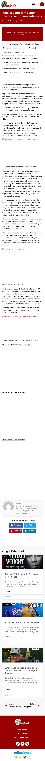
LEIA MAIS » (8, 591)
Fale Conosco (23, 733)
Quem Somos (22, 729)
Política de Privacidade (22, 737)
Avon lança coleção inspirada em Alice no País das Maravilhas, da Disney (21, 670)
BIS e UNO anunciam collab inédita (22, 622)
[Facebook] (27, 744)
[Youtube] (22, 744)
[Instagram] (18, 744)
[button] (33, 4)
